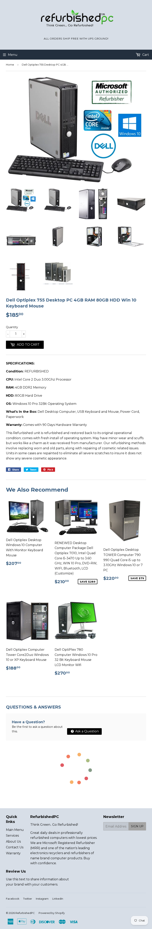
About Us (13, 841)
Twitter (27, 898)
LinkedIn (57, 898)
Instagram (42, 898)
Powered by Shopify (52, 912)
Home (10, 64)
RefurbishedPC (25, 912)
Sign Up (137, 826)
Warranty (13, 853)
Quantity (12, 327)
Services (12, 835)
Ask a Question (86, 731)
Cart (145, 55)
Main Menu (15, 830)
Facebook (12, 898)
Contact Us (14, 847)
